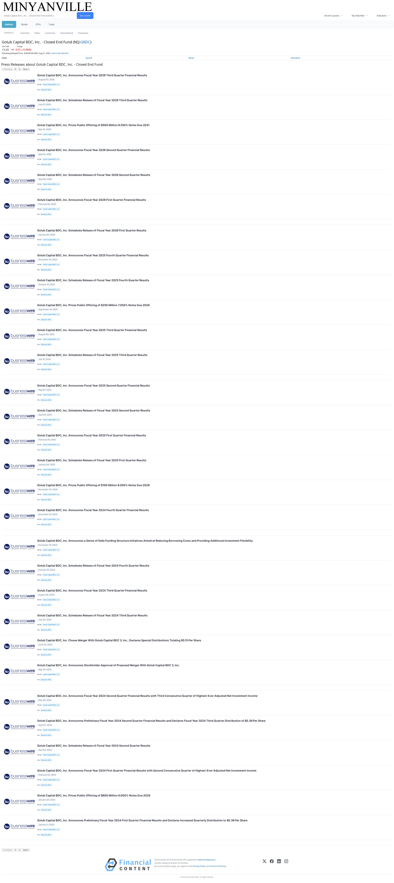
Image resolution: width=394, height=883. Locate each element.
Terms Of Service (218, 866)
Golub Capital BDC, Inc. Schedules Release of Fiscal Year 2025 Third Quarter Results (92, 355)
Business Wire (46, 90)
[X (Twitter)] (264, 864)
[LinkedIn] (279, 864)
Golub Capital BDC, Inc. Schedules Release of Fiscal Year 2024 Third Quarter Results (92, 615)
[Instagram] (286, 864)
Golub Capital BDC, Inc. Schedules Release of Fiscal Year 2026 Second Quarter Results (93, 175)
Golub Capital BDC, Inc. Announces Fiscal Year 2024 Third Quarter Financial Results (92, 590)
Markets (9, 24)
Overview (24, 33)
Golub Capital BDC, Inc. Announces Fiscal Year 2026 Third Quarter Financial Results (92, 75)
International (66, 33)
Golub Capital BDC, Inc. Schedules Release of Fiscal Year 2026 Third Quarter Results (92, 100)
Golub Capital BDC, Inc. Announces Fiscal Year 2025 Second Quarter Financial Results (93, 385)
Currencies (50, 33)
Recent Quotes (331, 15)
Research (295, 57)
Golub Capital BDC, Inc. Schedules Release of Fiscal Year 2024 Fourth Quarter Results (93, 565)
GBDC (85, 41)
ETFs (38, 24)
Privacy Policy (199, 866)
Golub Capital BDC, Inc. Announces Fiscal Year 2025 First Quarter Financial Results (91, 435)
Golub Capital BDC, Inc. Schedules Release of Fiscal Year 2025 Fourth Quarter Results (93, 280)
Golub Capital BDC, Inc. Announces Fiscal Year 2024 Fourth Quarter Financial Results (93, 510)
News (37, 33)
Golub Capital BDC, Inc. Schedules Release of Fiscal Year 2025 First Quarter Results (91, 460)
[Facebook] (272, 864)
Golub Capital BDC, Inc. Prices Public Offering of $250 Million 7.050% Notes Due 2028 (93, 305)
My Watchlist (358, 15)
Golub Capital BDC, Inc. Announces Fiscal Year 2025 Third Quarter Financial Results (92, 330)
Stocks (24, 24)
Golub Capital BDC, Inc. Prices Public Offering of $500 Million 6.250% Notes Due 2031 (93, 125)
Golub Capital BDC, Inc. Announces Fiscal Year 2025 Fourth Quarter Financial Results (93, 255)
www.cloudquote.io (207, 859)
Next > (26, 69)
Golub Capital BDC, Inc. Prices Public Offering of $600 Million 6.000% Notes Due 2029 (93, 795)
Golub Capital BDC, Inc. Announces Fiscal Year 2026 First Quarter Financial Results (91, 199)
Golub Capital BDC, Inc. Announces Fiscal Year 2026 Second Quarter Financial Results (93, 150)
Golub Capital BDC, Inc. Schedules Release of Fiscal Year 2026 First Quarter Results (91, 230)
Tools (51, 24)
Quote (89, 57)
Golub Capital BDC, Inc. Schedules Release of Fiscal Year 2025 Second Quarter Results (93, 410)
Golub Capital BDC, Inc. (51, 84)
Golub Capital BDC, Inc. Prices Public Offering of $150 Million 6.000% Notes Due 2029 (93, 485)
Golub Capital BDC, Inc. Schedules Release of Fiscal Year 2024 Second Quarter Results (93, 745)
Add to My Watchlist (59, 53)
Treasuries (83, 33)
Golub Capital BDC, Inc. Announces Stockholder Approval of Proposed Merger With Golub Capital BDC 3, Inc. (108, 665)
